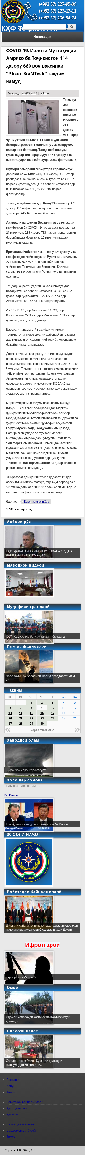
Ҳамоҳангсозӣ (17, 1108)
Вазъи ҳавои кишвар (21, 1124)
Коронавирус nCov (36, 501)
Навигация (42, 37)
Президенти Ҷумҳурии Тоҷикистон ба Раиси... (38, 824)
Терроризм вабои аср (21, 977)
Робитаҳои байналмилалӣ (25, 1102)
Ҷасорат (12, 1114)
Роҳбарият (14, 1079)
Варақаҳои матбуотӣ (21, 1130)
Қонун (11, 1086)
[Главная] (13, 22)
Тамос (11, 1136)
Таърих (12, 1092)
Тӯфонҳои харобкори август (26, 770)
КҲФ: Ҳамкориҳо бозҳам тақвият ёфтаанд (35, 636)
